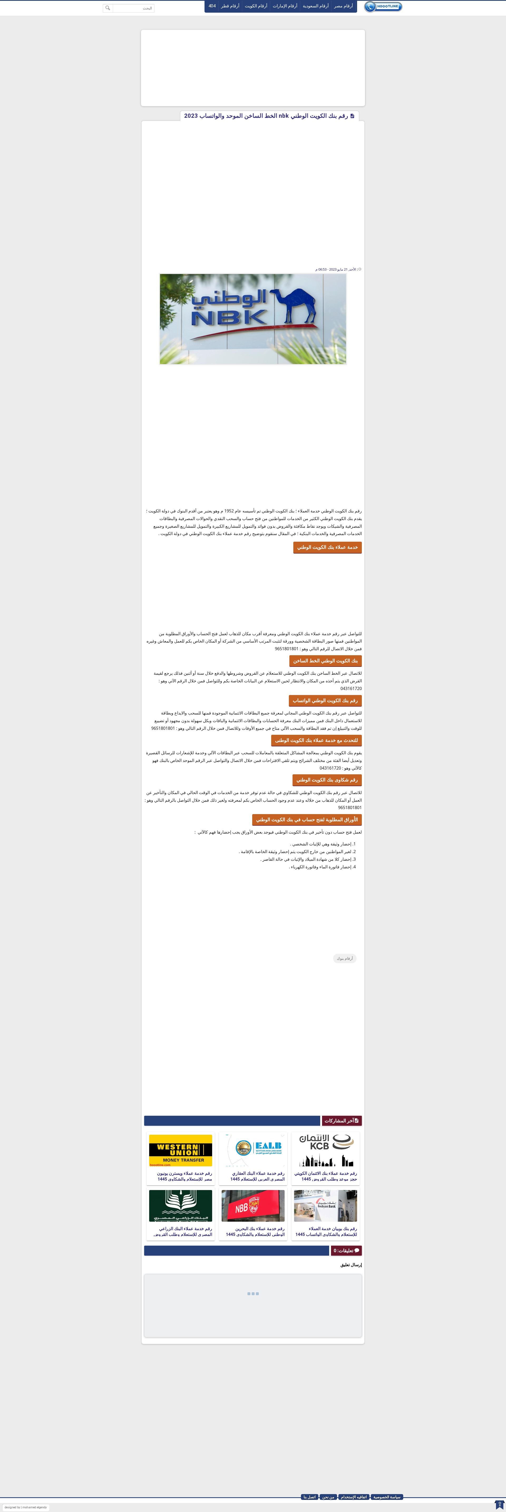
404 (212, 5)
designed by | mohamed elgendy (26, 1507)
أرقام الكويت (256, 5)
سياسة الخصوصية (387, 1497)
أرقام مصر (343, 5)
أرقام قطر (230, 5)
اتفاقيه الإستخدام (354, 1497)
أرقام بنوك (345, 958)
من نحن (328, 1497)
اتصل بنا (310, 1497)
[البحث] (108, 8)
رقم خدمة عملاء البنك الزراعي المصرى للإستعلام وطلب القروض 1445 (183, 1234)
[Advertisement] (253, 68)
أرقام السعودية (316, 5)
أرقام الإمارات (285, 5)
